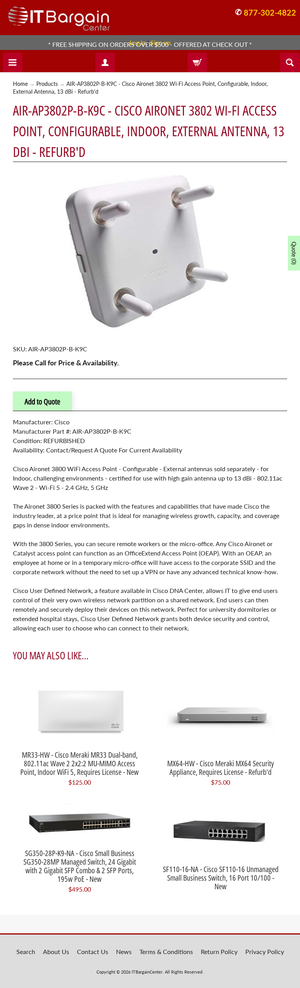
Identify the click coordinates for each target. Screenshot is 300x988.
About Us (56, 951)
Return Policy (219, 951)
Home (20, 84)
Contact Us (92, 951)
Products (47, 84)
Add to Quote (42, 401)
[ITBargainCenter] (59, 15)
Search (25, 951)
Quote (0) (294, 253)
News (124, 951)
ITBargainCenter (147, 971)
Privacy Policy (264, 951)
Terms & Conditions (166, 951)
